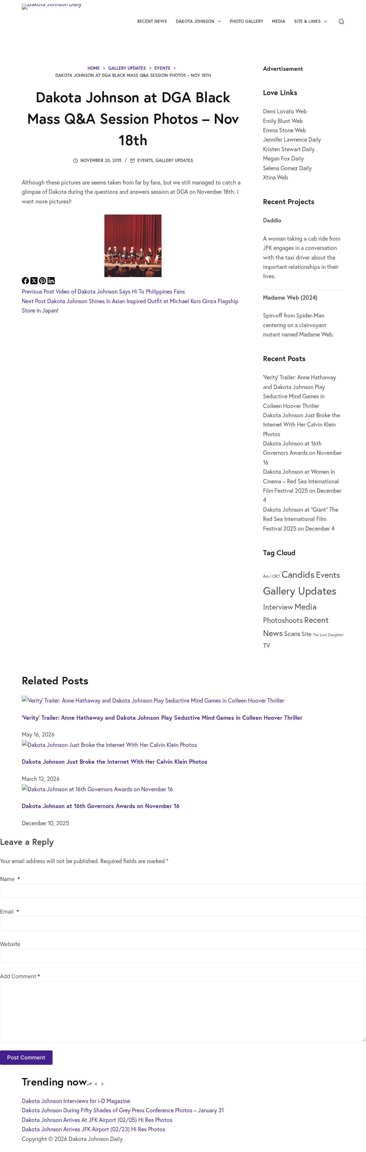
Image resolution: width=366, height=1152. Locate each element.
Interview (278, 607)
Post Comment (26, 1057)
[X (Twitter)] (34, 282)
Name (10, 879)
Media (278, 21)
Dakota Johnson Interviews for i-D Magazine (76, 1100)
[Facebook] (26, 282)
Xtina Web (275, 177)
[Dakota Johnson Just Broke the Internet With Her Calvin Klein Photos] (109, 744)
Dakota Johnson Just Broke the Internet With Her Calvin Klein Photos (301, 424)
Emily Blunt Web (283, 120)
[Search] (341, 21)
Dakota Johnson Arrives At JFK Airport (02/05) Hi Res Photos (97, 1119)
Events (145, 160)
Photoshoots (283, 620)
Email (9, 911)
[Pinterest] (43, 282)
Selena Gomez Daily (287, 168)
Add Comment (20, 976)
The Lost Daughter (328, 634)
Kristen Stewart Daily (289, 149)
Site (306, 633)
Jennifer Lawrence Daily (292, 139)
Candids (298, 574)
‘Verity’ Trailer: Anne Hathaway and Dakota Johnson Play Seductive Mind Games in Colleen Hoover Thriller (162, 717)
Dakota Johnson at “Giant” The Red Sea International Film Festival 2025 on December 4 (300, 519)
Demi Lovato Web (285, 111)
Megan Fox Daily (283, 158)
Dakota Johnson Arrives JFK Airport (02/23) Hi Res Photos (93, 1129)
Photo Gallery (246, 21)
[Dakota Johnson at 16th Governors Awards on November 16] (97, 788)
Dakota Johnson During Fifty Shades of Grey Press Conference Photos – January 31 (123, 1110)
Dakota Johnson (195, 21)
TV (266, 645)
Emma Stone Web (284, 130)
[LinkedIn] (51, 282)
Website (10, 944)
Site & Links (307, 21)
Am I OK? (271, 576)
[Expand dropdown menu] (219, 21)
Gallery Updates (174, 160)
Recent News (152, 21)
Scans (292, 633)
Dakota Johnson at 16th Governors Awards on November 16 (302, 452)
